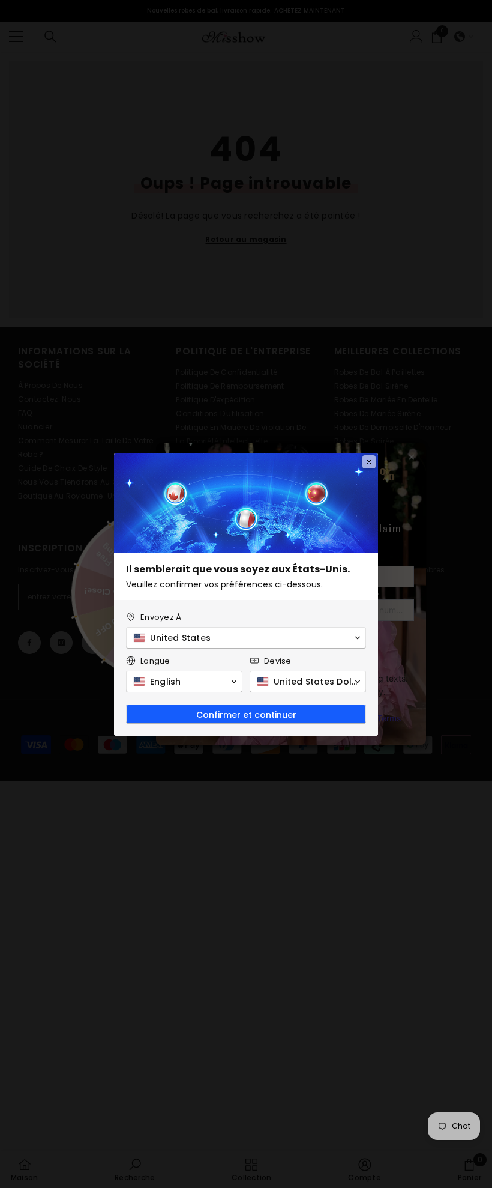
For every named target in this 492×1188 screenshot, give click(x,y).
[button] (246, 638)
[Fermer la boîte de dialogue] (369, 461)
